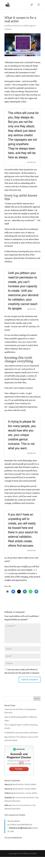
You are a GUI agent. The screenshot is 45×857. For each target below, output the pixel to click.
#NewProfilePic (13, 821)
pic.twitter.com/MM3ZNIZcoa (19, 824)
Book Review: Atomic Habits (24, 784)
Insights (31, 26)
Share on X (31, 162)
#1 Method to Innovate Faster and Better (21, 732)
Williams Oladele (12, 26)
